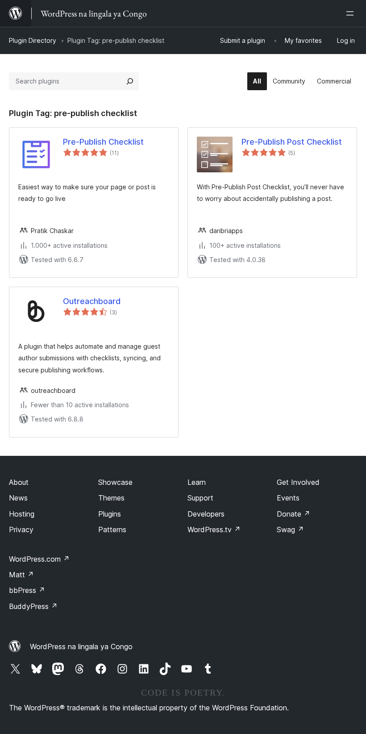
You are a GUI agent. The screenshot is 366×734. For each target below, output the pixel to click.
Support (200, 497)
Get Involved (298, 482)
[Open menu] (351, 13)
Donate (293, 513)
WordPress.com (39, 559)
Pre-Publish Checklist (103, 141)
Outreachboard (92, 301)
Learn (196, 482)
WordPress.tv (214, 529)
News (18, 497)
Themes (111, 497)
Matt (21, 574)
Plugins (109, 513)
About (19, 482)
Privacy (21, 529)
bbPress (27, 590)
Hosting (21, 513)
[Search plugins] (130, 81)
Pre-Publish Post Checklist (291, 141)
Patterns (112, 529)
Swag (290, 529)
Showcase (115, 482)
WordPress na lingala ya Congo (81, 646)
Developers (206, 513)
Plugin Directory (32, 40)
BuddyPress (33, 606)
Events (288, 497)
